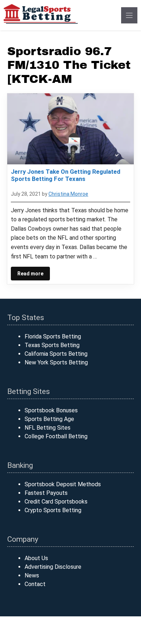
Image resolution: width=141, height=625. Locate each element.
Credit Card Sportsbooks (56, 501)
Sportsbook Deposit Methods (63, 484)
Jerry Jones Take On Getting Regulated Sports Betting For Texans (65, 175)
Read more (30, 273)
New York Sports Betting (56, 362)
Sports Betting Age (49, 419)
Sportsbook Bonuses (51, 410)
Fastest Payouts (46, 492)
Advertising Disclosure (53, 566)
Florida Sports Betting (53, 336)
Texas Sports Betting (52, 345)
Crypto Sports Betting (53, 510)
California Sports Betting (56, 353)
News (32, 575)
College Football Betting (56, 436)
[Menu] (129, 15)
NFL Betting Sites (47, 427)
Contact (35, 584)
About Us (36, 558)
